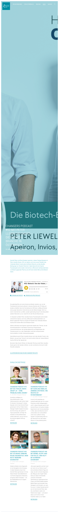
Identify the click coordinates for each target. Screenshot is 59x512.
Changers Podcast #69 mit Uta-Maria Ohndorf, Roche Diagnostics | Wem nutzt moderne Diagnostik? (19, 456)
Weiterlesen (13, 423)
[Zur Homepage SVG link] (6, 6)
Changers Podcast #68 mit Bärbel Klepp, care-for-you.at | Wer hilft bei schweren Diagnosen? (39, 456)
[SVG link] (55, 4)
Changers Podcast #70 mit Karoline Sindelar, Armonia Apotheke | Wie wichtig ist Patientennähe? (39, 391)
